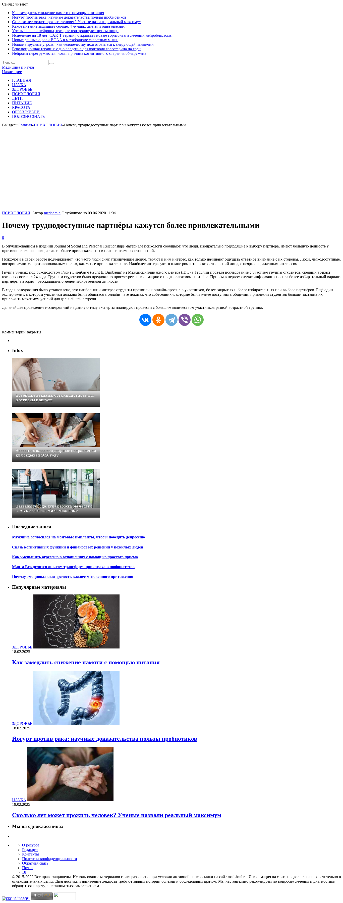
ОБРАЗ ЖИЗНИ (26, 112)
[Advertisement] (171, 173)
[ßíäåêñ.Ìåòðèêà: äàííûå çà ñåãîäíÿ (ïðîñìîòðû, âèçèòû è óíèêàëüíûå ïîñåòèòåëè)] (16, 898)
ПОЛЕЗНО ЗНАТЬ (28, 116)
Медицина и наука (18, 67)
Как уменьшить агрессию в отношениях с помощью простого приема (75, 557)
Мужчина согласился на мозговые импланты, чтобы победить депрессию (78, 537)
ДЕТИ (17, 98)
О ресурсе (30, 845)
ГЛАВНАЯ (21, 80)
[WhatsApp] (198, 320)
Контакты (30, 854)
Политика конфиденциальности (49, 859)
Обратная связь (35, 863)
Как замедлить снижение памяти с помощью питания (58, 13)
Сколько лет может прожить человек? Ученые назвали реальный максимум (76, 22)
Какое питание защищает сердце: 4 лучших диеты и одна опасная (68, 26)
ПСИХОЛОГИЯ (26, 94)
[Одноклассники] (158, 320)
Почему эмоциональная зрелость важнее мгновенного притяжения (72, 576)
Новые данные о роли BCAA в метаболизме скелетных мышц (65, 40)
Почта (27, 868)
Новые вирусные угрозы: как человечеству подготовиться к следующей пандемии (83, 44)
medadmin (52, 213)
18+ (25, 872)
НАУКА (19, 85)
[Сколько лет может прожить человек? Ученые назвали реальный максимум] (70, 800)
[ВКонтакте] (145, 320)
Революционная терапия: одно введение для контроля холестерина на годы (76, 49)
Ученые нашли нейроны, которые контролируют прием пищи (65, 31)
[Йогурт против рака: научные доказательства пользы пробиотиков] (76, 723)
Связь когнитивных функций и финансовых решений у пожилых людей (77, 547)
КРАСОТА (21, 107)
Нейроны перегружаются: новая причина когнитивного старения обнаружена (79, 53)
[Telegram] (171, 320)
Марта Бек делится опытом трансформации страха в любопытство (73, 567)
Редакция (30, 849)
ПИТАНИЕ (22, 103)
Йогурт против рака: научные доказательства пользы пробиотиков (69, 17)
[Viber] (185, 320)
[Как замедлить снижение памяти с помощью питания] (76, 647)
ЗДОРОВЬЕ (22, 89)
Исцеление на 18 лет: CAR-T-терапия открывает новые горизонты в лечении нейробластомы (92, 35)
